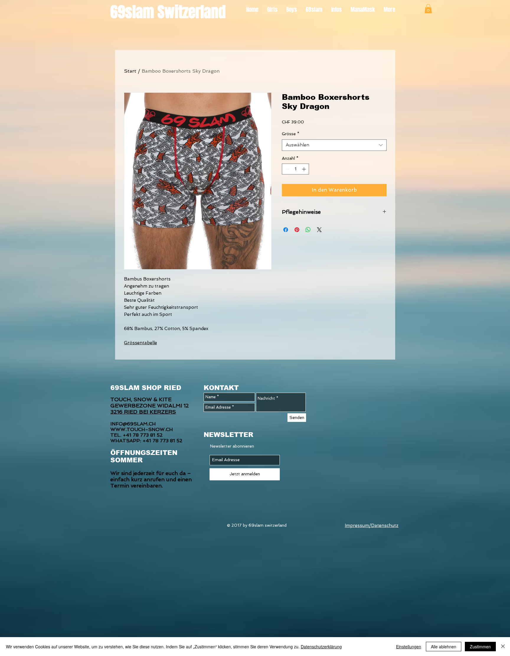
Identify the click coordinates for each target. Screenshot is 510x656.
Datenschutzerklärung (321, 647)
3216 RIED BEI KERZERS (143, 412)
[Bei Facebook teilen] (285, 229)
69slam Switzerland (168, 12)
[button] (428, 8)
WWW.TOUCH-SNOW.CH (141, 429)
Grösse (290, 133)
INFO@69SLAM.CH (133, 424)
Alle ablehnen (443, 647)
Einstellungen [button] (408, 647)
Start (130, 71)
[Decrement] (286, 169)
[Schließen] (502, 646)
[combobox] (334, 145)
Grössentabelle (140, 342)
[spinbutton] (295, 169)
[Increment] (304, 169)
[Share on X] (319, 229)
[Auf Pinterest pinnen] (296, 229)
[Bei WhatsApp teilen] (308, 229)
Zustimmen (480, 647)
